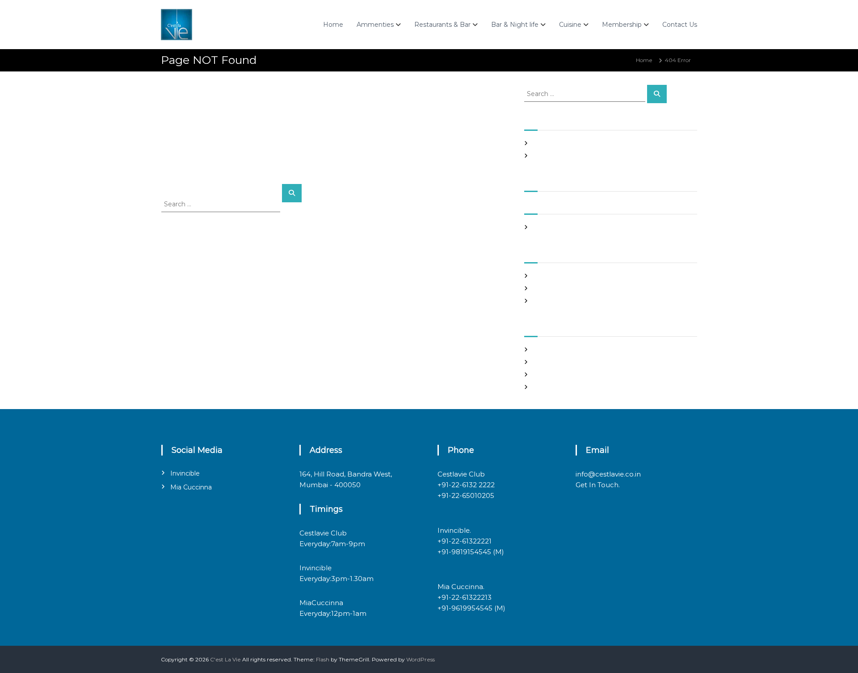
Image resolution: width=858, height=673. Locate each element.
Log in (541, 349)
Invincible (185, 473)
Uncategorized (553, 300)
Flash (322, 659)
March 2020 (549, 227)
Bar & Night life (514, 25)
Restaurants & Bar (442, 25)
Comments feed (555, 374)
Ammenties (375, 25)
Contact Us (679, 25)
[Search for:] (221, 204)
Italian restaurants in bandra (570, 155)
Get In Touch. (598, 485)
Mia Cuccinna (191, 487)
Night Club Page (555, 143)
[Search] (292, 193)
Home (333, 25)
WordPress (420, 659)
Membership (622, 25)
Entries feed (549, 362)
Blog (539, 275)
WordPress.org (552, 387)
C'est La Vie (225, 659)
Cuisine (570, 25)
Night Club (547, 288)
